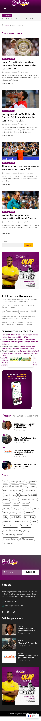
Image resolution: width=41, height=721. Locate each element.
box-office (15, 486)
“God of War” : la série (27, 643)
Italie (5, 517)
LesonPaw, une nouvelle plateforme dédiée (28, 656)
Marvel (33, 521)
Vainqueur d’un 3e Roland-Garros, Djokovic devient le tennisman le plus (18, 117)
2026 (5, 482)
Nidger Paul (16, 530)
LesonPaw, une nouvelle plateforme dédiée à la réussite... (24, 452)
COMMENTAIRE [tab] (31, 416)
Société (16, 422)
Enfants (33, 499)
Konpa (5, 521)
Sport (5, 58)
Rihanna (19, 535)
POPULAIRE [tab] (18, 416)
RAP (26, 530)
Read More (6, 83)
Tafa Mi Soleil (8, 543)
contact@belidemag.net (14, 606)
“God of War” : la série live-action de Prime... (25, 439)
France (5, 513)
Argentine (31, 482)
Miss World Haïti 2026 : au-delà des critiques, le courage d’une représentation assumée (19, 318)
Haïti (13, 513)
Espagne (6, 504)
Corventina (29, 491)
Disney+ (24, 499)
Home (7, 25)
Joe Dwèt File (16, 517)
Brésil (25, 486)
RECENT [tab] (7, 416)
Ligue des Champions (20, 521)
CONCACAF (7, 491)
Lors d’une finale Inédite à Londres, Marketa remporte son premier (19, 65)
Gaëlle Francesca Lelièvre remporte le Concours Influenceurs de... (25, 426)
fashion (16, 504)
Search (4, 241)
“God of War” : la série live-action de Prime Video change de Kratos (19, 306)
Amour (21, 482)
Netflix (5, 530)
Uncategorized (8, 110)
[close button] (31, 355)
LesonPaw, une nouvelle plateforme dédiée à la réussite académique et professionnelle (19, 312)
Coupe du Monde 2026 (28, 495)
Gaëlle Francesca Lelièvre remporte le (26, 629)
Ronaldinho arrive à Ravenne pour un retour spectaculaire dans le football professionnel (18, 323)
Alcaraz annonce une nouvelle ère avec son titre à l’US (20, 168)
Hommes (29, 513)
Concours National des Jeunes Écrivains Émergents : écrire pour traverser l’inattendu (20, 342)
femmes (25, 504)
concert (18, 491)
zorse (4, 335)
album (13, 482)
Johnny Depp (29, 517)
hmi (20, 513)
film (28, 508)
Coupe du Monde (9, 495)
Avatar (5, 486)
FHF (14, 508)
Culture (17, 462)
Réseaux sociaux (28, 539)
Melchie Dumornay (10, 526)
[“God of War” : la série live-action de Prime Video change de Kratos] (9, 643)
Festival (6, 508)
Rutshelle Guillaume (10, 539)
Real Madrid (7, 535)
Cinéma (16, 436)
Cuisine (14, 499)
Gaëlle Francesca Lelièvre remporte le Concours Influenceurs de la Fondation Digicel (19, 300)
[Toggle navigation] (5, 10)
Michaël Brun (26, 526)
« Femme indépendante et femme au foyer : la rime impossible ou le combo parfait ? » (20, 353)
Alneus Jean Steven (10, 72)
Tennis (11, 58)
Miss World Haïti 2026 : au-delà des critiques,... (25, 465)
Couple (6, 499)
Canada (33, 486)
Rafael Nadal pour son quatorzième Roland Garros (19, 217)
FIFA (21, 508)
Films (35, 508)
